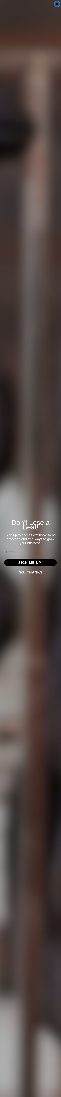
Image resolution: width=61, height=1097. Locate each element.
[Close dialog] (57, 4)
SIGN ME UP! (30, 563)
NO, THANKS (31, 572)
